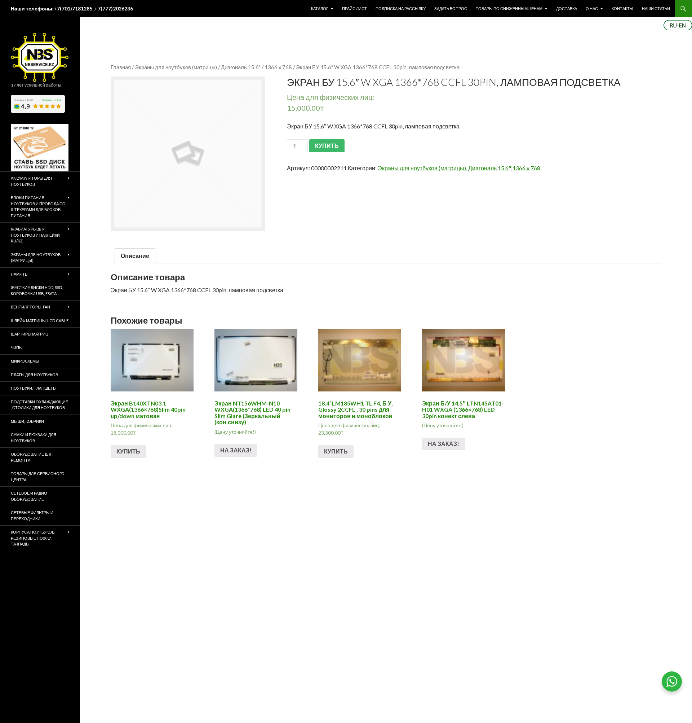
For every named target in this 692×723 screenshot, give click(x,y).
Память (19, 274)
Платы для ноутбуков (34, 374)
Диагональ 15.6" (241, 67)
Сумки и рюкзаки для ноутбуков (33, 437)
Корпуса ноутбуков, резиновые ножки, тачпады (33, 538)
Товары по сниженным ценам (509, 8)
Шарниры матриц (29, 334)
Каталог (319, 8)
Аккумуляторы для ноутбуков (31, 181)
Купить (128, 451)
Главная (121, 67)
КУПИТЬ (327, 145)
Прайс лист (354, 8)
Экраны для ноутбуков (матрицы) (176, 67)
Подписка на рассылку (401, 8)
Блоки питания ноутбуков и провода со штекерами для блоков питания (38, 206)
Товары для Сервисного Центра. (38, 476)
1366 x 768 (278, 67)
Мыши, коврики (27, 421)
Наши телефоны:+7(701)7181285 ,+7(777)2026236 (72, 8)
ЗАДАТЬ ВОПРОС (450, 8)
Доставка (566, 8)
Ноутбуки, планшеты (34, 388)
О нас (592, 8)
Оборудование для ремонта (32, 457)
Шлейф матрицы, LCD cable (39, 320)
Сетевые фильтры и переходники (32, 515)
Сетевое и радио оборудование (29, 496)
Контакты (622, 8)
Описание (135, 255)
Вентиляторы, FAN (30, 306)
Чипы (17, 347)
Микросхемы (25, 361)
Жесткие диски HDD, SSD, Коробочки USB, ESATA (37, 290)
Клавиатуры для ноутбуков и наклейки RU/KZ (35, 235)
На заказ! (236, 450)
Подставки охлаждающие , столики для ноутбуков (39, 404)
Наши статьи (656, 8)
